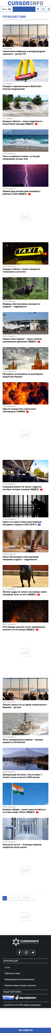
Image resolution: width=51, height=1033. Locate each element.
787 (27, 898)
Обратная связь (12, 973)
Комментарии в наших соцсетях (20, 985)
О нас (7, 967)
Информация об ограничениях (19, 979)
